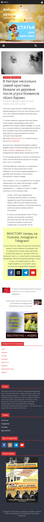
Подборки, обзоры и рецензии (17, 18)
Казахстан (5, 362)
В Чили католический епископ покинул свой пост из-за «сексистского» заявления (26, 291)
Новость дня (16, 77)
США (3, 349)
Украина (4, 352)
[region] (22, 23)
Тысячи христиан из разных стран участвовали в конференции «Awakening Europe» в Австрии (19, 303)
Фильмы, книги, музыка (16, 12)
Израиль (4, 366)
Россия (3, 356)
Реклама (4, 427)
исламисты (6, 104)
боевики (22, 101)
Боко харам (30, 101)
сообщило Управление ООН (18, 150)
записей (5, 430)
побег (17, 104)
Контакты (4, 420)
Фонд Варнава (13, 141)
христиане (22, 104)
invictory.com (17, 138)
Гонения (7, 77)
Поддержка (5, 424)
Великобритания (7, 369)
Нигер (12, 104)
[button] (6, 2)
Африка (16, 101)
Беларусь (4, 359)
